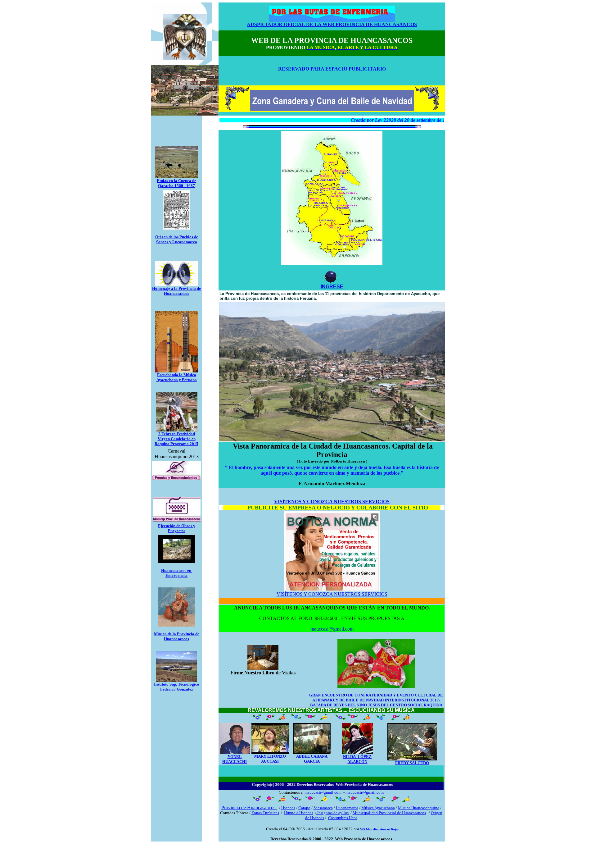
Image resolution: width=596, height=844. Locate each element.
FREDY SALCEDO (412, 762)
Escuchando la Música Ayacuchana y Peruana (176, 377)
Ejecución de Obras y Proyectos (176, 528)
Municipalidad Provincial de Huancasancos (389, 812)
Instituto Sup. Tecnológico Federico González (176, 686)
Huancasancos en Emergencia (176, 573)
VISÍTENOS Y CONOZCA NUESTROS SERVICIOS (332, 594)
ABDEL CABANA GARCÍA (311, 759)
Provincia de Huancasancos (248, 807)
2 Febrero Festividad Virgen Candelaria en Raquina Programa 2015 (176, 438)
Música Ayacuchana (378, 807)
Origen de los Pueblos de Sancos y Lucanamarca (176, 239)
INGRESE (332, 286)
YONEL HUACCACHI (234, 759)
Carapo (304, 807)
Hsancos (288, 807)
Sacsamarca (323, 807)
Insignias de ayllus (333, 812)
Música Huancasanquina (418, 807)
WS (379, 829)
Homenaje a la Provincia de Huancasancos (176, 291)
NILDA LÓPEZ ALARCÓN (357, 759)
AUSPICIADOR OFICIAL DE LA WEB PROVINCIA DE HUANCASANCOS (332, 24)
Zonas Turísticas (265, 812)
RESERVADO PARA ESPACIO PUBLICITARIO (332, 68)
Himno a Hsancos (298, 812)
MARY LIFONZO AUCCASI (270, 759)
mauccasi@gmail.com (332, 629)
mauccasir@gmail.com (364, 792)
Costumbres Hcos (342, 817)
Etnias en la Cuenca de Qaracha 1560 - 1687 (176, 183)
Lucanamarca (347, 807)
